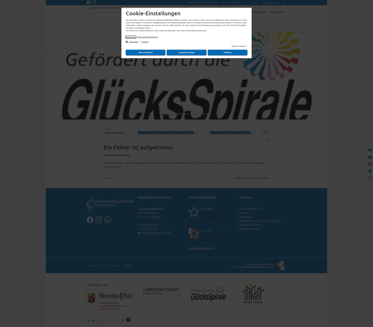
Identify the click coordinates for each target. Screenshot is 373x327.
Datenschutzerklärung (148, 37)
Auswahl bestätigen (186, 53)
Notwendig (133, 42)
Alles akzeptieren (145, 53)
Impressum (131, 37)
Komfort (145, 42)
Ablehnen (227, 53)
